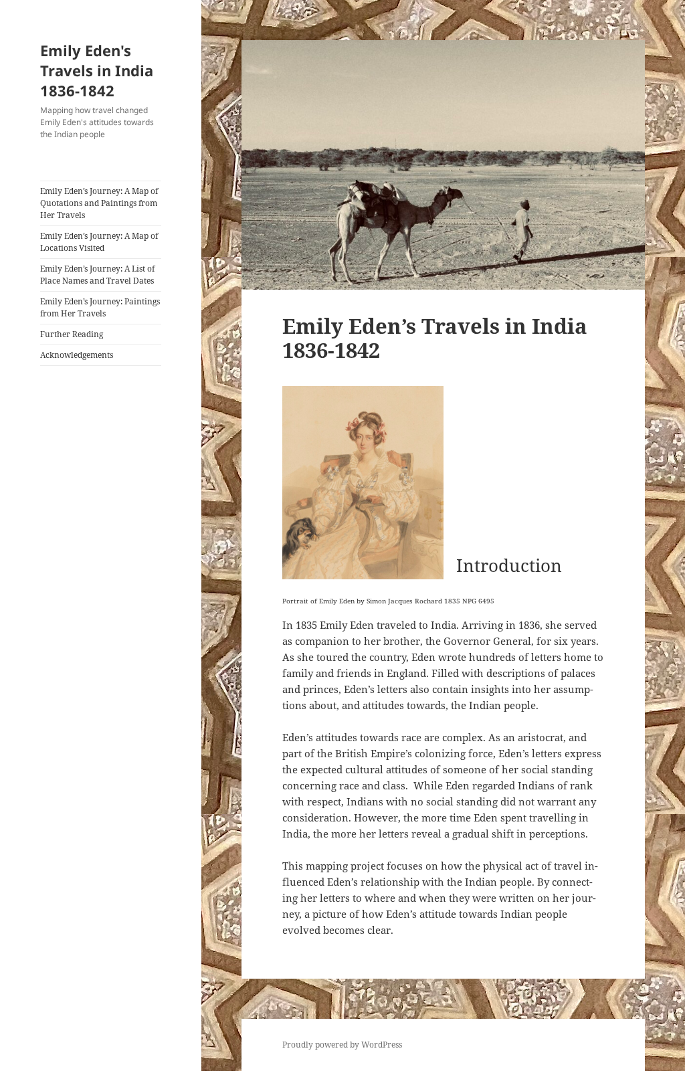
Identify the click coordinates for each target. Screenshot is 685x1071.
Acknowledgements (76, 355)
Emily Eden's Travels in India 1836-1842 (96, 70)
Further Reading (71, 334)
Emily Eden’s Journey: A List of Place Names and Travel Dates (97, 274)
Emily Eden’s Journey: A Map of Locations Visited (99, 242)
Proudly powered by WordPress (342, 1044)
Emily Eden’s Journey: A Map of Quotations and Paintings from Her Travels (99, 203)
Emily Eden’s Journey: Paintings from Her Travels (100, 307)
